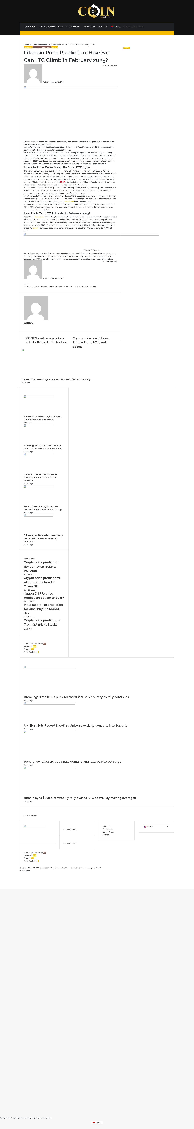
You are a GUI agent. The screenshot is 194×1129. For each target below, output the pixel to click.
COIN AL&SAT (30, 27)
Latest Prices (72, 27)
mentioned (69, 201)
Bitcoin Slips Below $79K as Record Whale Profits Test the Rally (56, 379)
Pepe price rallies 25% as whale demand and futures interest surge (72, 761)
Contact (102, 27)
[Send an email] (49, 82)
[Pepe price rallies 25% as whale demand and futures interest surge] (38, 487)
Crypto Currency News (51, 27)
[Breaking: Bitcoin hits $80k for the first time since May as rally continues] (38, 426)
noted (35, 228)
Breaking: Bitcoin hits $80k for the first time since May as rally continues (76, 697)
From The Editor (30, 652)
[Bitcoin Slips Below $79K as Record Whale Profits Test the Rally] (38, 397)
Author (46, 82)
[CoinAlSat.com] (97, 11)
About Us (107, 826)
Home (26, 45)
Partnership (89, 27)
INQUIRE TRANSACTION (133, 27)
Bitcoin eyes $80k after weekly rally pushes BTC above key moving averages (43, 538)
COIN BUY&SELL (30, 815)
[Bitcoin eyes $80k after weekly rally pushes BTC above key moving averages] (38, 516)
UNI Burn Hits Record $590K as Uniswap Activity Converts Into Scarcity (40, 477)
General (54, 47)
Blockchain (34, 45)
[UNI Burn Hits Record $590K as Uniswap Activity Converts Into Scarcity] (38, 455)
